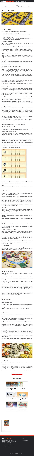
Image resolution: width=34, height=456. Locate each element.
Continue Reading (17, 374)
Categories (22, 1)
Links (29, 6)
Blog (16, 1)
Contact (23, 438)
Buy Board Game (21, 6)
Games (18, 1)
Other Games (29, 8)
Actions (13, 6)
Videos (21, 8)
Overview (5, 6)
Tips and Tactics (13, 8)
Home (2, 2)
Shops (26, 1)
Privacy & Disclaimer (25, 440)
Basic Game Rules (5, 8)
